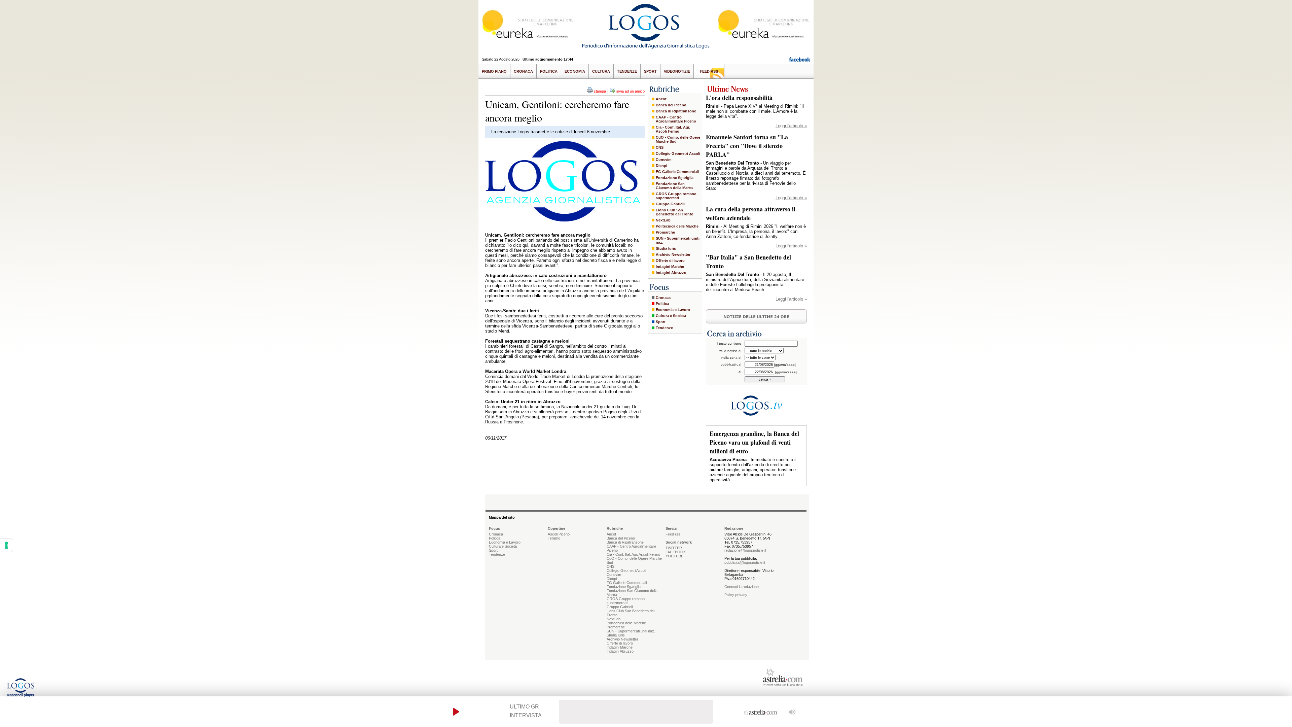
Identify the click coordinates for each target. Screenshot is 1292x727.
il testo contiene (729, 343)
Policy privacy (735, 595)
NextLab (663, 220)
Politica (549, 71)
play (456, 711)
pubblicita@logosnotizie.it (744, 562)
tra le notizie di (730, 351)
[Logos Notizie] (646, 48)
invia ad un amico (630, 91)
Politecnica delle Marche (677, 226)
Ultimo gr (524, 706)
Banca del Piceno (671, 105)
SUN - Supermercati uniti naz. (677, 240)
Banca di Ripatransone (676, 111)
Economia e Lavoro (673, 310)
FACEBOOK (676, 552)
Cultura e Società (671, 316)
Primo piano (494, 71)
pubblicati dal (731, 364)
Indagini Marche (670, 267)
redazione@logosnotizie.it (745, 550)
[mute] (792, 711)
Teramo (554, 538)
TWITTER (674, 548)
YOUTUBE (674, 556)
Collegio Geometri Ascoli (678, 153)
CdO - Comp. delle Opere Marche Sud (678, 139)
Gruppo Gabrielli (670, 204)
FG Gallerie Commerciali (677, 172)
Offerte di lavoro (670, 260)
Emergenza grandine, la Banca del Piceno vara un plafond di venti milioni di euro (754, 442)
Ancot (661, 99)
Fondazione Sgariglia (674, 178)
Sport (650, 71)
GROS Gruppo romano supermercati (676, 196)
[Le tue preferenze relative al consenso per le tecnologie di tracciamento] (6, 545)
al (740, 372)
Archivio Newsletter (673, 254)
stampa (600, 91)
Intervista (526, 715)
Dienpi (661, 166)
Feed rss (673, 534)
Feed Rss (709, 71)
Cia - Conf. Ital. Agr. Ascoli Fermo (673, 129)
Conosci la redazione (741, 587)
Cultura (601, 71)
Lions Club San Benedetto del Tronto (674, 212)
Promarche (665, 232)
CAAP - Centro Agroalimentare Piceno (676, 119)
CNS (659, 147)
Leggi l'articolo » (791, 125)
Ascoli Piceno (559, 534)
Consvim (664, 160)
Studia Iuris (666, 248)
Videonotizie (677, 71)
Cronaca (523, 71)
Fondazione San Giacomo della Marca (674, 186)
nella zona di (731, 357)
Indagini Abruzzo (671, 273)
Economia (575, 71)
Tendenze (627, 71)
